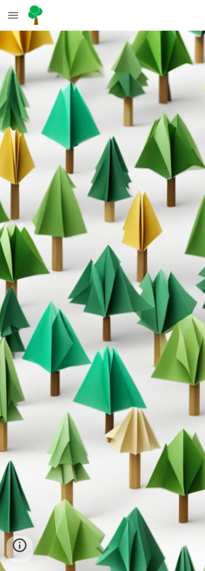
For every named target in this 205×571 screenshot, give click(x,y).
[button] (13, 15)
